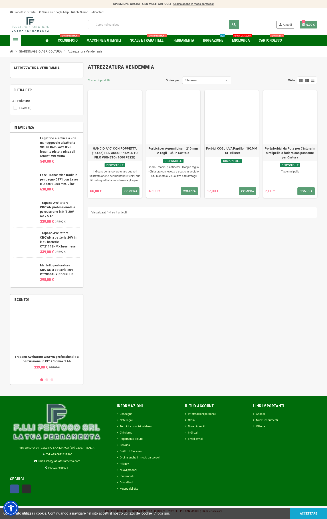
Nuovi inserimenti (267, 420)
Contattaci (126, 482)
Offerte (260, 426)
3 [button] (51, 379)
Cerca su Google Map (53, 12)
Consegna (126, 414)
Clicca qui (161, 513)
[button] (10, 508)
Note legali (126, 420)
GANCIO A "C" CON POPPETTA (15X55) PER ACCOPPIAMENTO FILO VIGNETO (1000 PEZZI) (115, 153)
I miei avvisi (195, 438)
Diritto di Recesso (131, 451)
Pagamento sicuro (131, 438)
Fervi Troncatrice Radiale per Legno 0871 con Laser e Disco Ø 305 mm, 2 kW (59, 179)
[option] (47, 341)
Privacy (124, 463)
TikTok (26, 489)
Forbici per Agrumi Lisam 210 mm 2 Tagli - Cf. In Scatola (173, 151)
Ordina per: (173, 80)
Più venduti (126, 476)
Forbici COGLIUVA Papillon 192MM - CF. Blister (231, 151)
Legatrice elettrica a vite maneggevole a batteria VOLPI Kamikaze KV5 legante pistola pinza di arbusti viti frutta (58, 147)
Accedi (260, 414)
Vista (291, 80)
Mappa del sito (129, 488)
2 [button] (46, 379)
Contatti (99, 12)
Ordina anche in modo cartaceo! (193, 4)
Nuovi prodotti (128, 470)
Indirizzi (193, 432)
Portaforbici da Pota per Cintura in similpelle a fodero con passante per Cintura (290, 153)
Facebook (14, 489)
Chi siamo (126, 432)
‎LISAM (25, 107)
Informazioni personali (202, 414)
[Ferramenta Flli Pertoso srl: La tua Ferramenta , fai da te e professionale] (30, 24)
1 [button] (41, 379)
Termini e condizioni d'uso (136, 426)
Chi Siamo (81, 12)
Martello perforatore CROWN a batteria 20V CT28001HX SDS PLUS (56, 270)
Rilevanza (191, 80)
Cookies (125, 445)
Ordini (191, 420)
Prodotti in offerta (23, 12)
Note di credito (197, 426)
